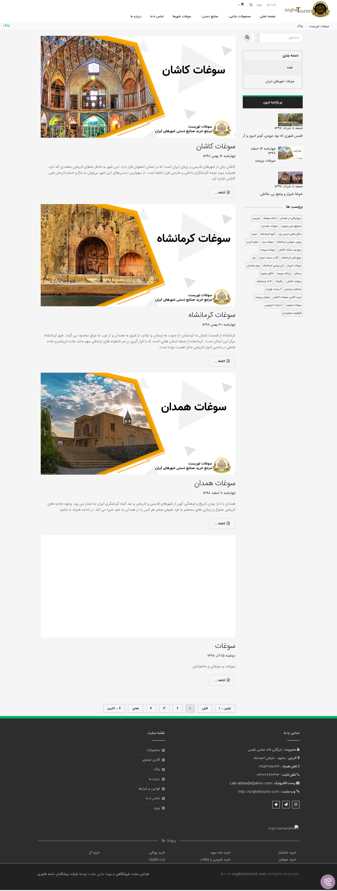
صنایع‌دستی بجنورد (291, 226)
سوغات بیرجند (265, 161)
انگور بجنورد (266, 273)
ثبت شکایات (156, 860)
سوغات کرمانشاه (212, 315)
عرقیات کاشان (294, 281)
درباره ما (136, 16)
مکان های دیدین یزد (290, 234)
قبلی (205, 708)
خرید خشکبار (287, 853)
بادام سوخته (269, 218)
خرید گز (94, 853)
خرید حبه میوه (220, 853)
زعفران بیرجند (262, 297)
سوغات (225, 646)
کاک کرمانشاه (264, 281)
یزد (254, 258)
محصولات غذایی (240, 16)
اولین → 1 (225, 708)
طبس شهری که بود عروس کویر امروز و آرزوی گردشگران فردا (259, 136)
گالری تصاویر (151, 760)
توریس (256, 218)
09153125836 (269, 767)
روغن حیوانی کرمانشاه (289, 242)
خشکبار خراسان (293, 289)
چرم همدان (253, 266)
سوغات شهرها (182, 16)
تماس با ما (157, 16)
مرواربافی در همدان (290, 218)
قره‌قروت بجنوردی (292, 313)
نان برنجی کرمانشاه (273, 266)
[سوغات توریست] (308, 10)
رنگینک (279, 281)
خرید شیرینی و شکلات (215, 860)
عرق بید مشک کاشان (290, 250)
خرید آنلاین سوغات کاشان (287, 297)
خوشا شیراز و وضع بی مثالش (281, 194)
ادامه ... (220, 193)
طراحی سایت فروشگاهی (131, 874)
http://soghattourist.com (258, 792)
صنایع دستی (210, 16)
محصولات (153, 750)
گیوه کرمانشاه (268, 234)
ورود (156, 808)
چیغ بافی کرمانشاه (291, 258)
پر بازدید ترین (272, 102)
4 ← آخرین (114, 708)
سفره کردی (252, 242)
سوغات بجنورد (293, 305)
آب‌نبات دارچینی (273, 305)
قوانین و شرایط (149, 789)
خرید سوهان (287, 860)
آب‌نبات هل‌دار (273, 289)
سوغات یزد (268, 242)
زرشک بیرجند (284, 273)
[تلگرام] (286, 804)
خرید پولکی (157, 853)
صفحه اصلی (268, 16)
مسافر (298, 273)
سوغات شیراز (294, 266)
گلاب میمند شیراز (268, 258)
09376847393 (268, 775)
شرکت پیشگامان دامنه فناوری (57, 874)
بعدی (135, 708)
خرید (254, 234)
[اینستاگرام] (296, 804)
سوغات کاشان (215, 147)
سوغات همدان (270, 226)
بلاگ (156, 770)
